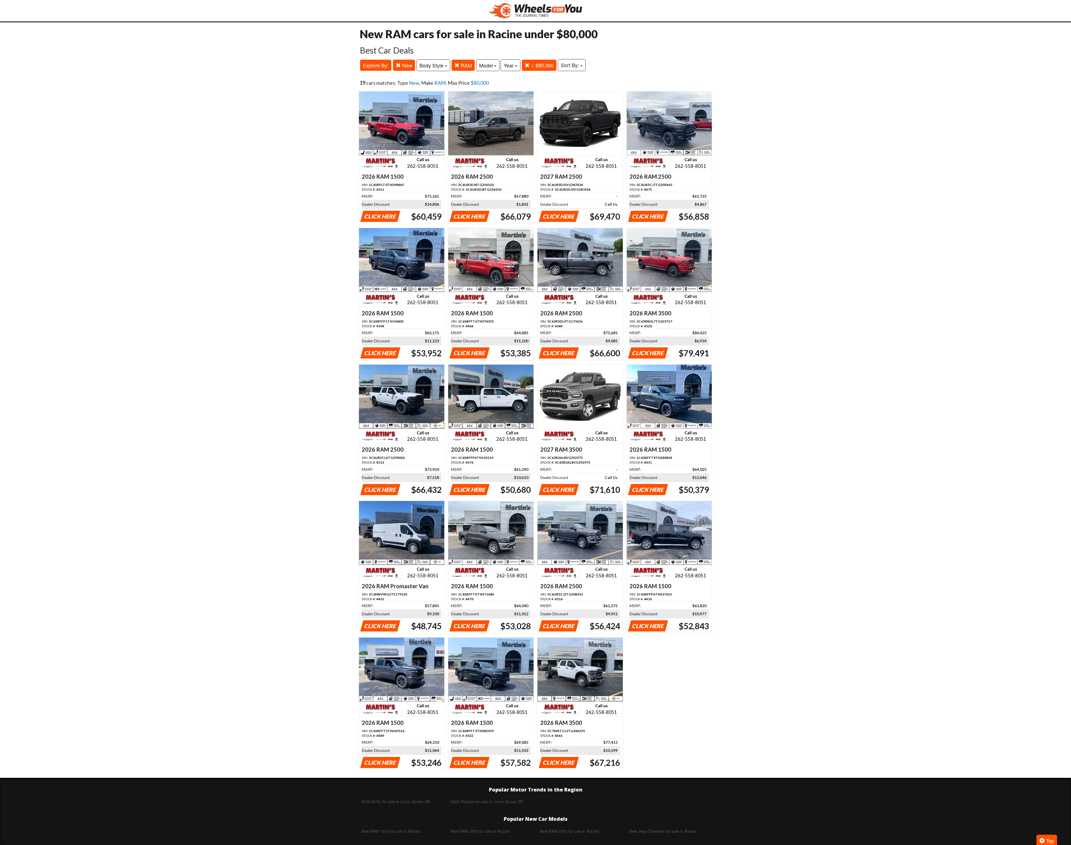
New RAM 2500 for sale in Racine (569, 831)
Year (509, 65)
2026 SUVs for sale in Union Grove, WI (395, 801)
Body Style (432, 65)
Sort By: (570, 65)
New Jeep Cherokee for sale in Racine (663, 831)
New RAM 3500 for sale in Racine (480, 831)
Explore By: (376, 65)
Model (486, 65)
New (406, 65)
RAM (465, 65)
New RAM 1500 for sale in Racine (391, 831)
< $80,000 (542, 65)
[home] (535, 10)
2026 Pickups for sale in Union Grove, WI (486, 801)
